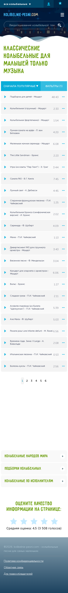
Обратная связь (13, 567)
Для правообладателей (18, 573)
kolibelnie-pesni (21, 15)
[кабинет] (49, 4)
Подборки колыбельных (23, 468)
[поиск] (59, 25)
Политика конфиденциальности (23, 561)
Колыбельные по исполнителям (29, 481)
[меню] (63, 97)
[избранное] (61, 4)
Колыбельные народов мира (26, 456)
